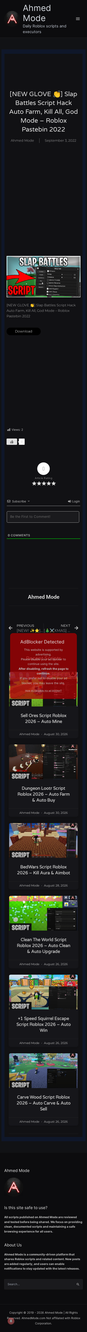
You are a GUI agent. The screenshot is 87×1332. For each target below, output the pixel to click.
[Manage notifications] (11, 1321)
